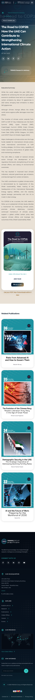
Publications (7, 16)
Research (4, 608)
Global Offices (5, 615)
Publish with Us (5, 605)
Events (3, 621)
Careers (3, 618)
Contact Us (5, 696)
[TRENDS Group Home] (17, 2)
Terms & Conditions (16, 696)
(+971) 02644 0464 (7, 594)
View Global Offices (7, 651)
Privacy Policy (29, 696)
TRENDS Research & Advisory (16, 12)
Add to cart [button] (18, 284)
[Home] (2, 12)
